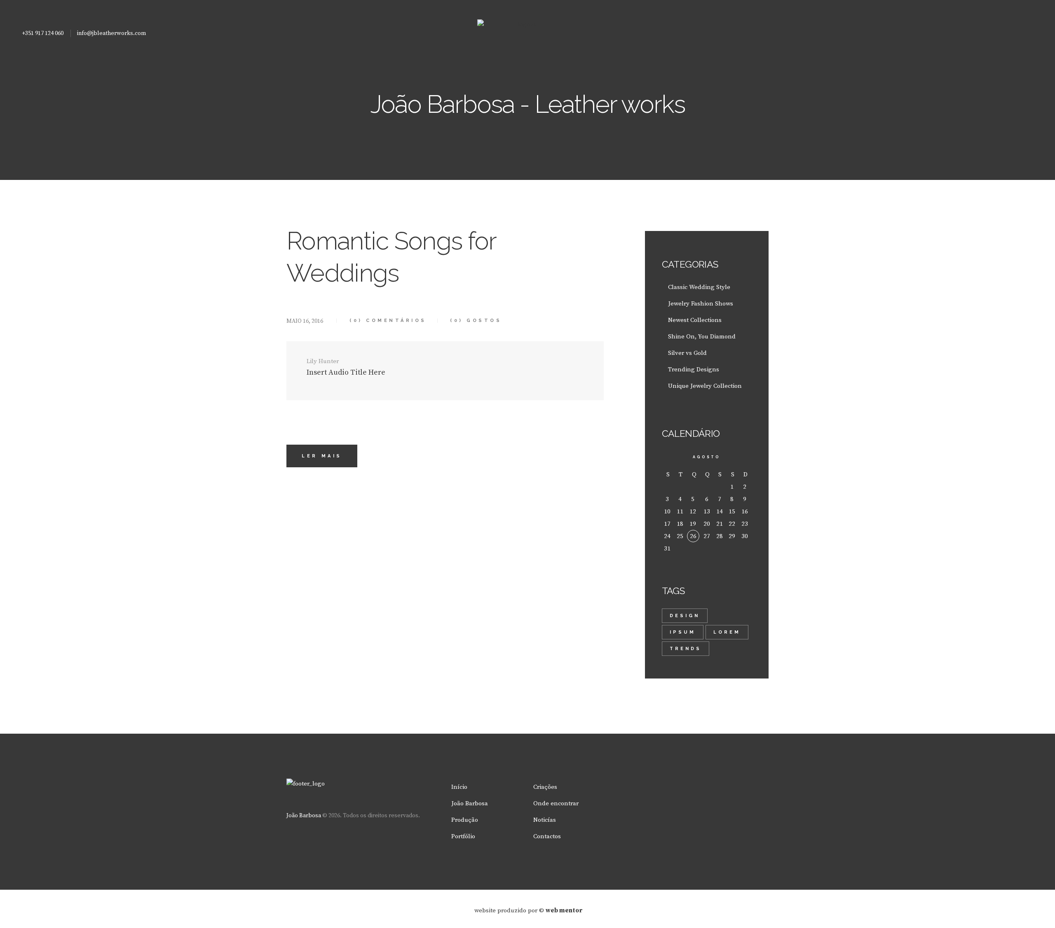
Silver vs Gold (687, 353)
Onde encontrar (556, 803)
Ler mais (322, 456)
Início (459, 787)
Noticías (544, 820)
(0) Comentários (388, 320)
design (685, 615)
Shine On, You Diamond (702, 336)
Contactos (547, 836)
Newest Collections (695, 320)
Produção (464, 820)
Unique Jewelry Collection (705, 386)
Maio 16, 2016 (304, 321)
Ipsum (683, 632)
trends (685, 648)
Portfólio (463, 836)
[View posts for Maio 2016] (668, 457)
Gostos (476, 320)
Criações (545, 787)
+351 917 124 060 (42, 33)
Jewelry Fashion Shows (700, 304)
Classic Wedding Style (699, 287)
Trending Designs (693, 369)
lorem (727, 632)
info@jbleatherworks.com (111, 33)
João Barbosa (303, 815)
